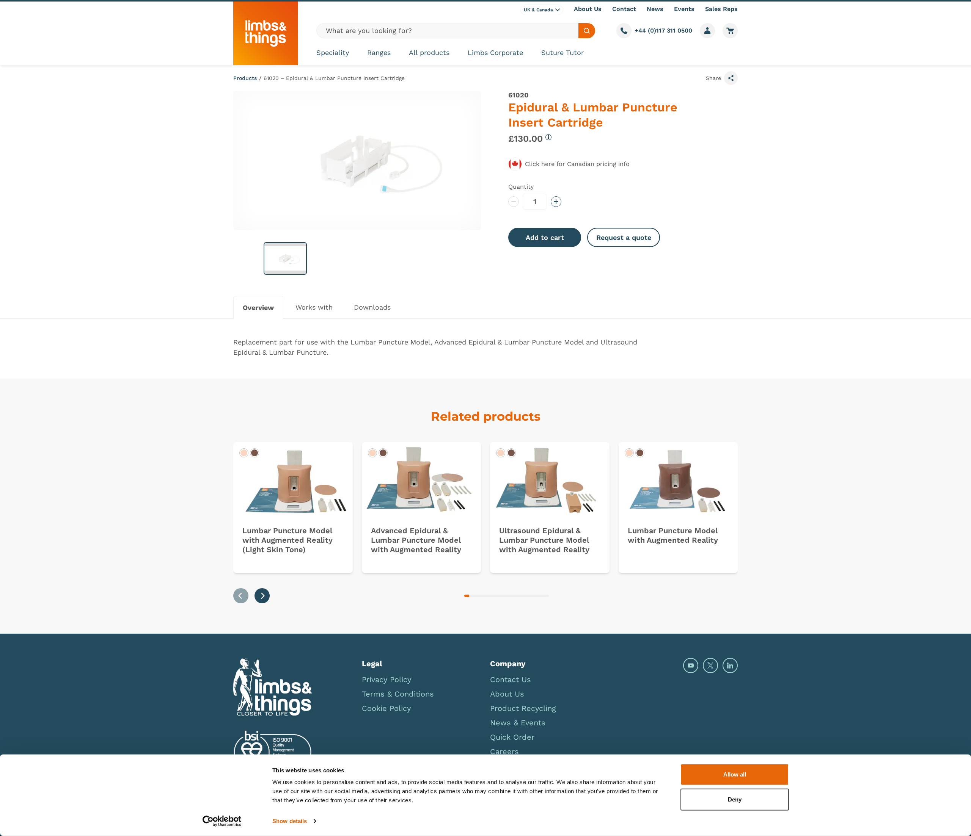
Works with (314, 307)
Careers (504, 751)
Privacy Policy (386, 679)
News (655, 9)
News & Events (517, 722)
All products (429, 52)
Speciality (332, 52)
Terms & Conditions (398, 693)
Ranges (379, 52)
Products (245, 78)
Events (684, 9)
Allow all (734, 774)
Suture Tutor (562, 52)
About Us (588, 9)
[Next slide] (262, 595)
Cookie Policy (386, 708)
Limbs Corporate (495, 52)
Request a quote (623, 237)
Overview (258, 308)
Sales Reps (721, 9)
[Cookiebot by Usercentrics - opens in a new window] (222, 821)
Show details (289, 821)
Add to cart (545, 237)
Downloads (372, 307)
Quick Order (512, 737)
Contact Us (510, 679)
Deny (735, 799)
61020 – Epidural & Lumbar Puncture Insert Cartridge (334, 78)
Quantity (521, 186)
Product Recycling (523, 708)
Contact (624, 9)
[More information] (548, 137)
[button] (285, 258)
